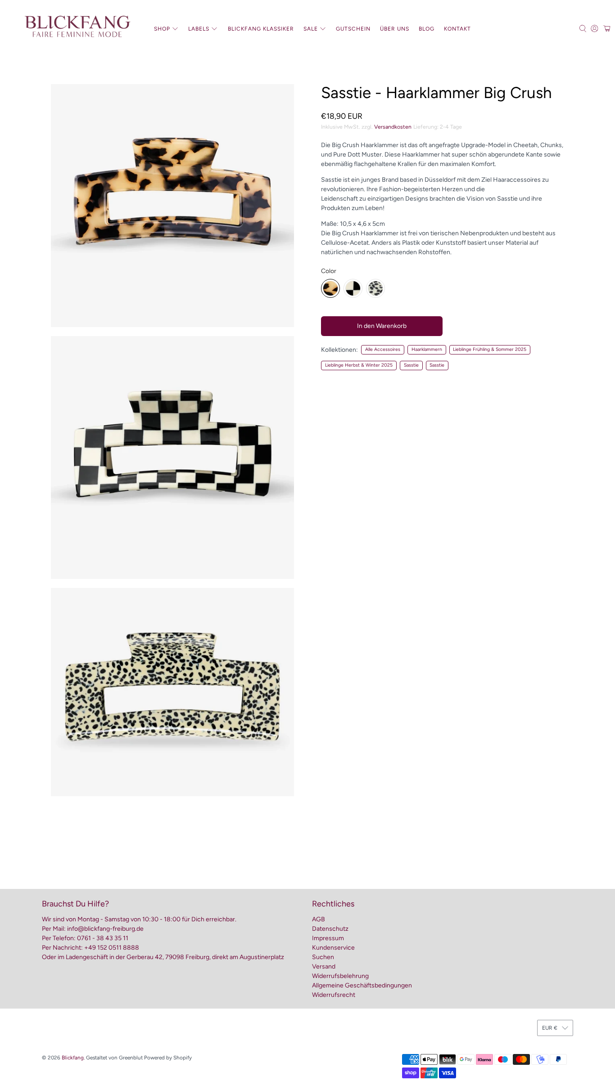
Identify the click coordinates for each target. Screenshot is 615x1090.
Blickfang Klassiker (261, 29)
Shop (162, 29)
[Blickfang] (77, 28)
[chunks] (353, 288)
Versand (323, 966)
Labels (198, 29)
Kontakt (457, 29)
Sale (310, 29)
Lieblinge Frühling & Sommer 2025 (489, 349)
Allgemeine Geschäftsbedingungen (362, 985)
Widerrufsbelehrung (340, 976)
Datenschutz (330, 929)
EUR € (549, 1028)
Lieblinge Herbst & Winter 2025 (359, 365)
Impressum (328, 938)
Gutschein (353, 29)
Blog (426, 29)
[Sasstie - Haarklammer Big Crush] (172, 205)
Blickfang (73, 1057)
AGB (318, 919)
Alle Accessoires (382, 349)
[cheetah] (330, 288)
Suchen (323, 957)
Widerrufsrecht (333, 995)
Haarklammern (427, 349)
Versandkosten (393, 126)
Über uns (394, 29)
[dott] (375, 288)
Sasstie (411, 365)
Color (328, 271)
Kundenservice (333, 947)
